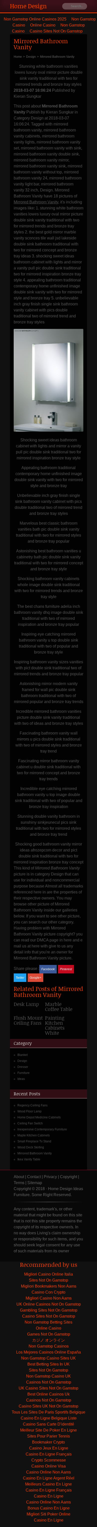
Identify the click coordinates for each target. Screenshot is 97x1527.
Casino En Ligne (48, 1496)
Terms (19, 1183)
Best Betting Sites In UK (48, 1364)
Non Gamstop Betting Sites (48, 1322)
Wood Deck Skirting (30, 1147)
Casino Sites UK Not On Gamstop (48, 1406)
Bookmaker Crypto (48, 1442)
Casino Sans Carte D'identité (48, 1424)
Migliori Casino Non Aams (49, 1298)
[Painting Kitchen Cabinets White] (60, 1027)
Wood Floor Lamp (29, 1111)
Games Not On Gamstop (48, 1334)
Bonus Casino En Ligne (49, 1508)
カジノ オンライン (48, 1340)
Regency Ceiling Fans (32, 1105)
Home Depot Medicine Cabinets (39, 1117)
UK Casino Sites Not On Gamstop (48, 1388)
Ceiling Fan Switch (30, 1123)
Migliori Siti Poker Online (48, 1514)
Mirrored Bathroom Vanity (34, 1153)
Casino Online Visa (48, 1466)
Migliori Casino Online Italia (48, 1274)
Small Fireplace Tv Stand (34, 1141)
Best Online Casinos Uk (48, 1394)
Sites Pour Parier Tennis (48, 1436)
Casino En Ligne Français (49, 1454)
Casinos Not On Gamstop (48, 1382)
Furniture (23, 1073)
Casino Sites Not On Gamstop (56, 31)
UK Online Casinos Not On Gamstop (48, 1304)
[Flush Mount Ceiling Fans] (29, 1022)
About (19, 1177)
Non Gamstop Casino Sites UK (48, 1358)
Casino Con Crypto (48, 1292)
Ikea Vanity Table (28, 1159)
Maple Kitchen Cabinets (33, 1135)
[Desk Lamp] (29, 1005)
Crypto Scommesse (48, 1460)
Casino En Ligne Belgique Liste (49, 1418)
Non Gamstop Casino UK (48, 1376)
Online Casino (42, 25)
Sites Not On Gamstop (48, 1280)
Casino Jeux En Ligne (48, 1448)
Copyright (68, 1177)
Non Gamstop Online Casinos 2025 (35, 19)
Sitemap (34, 1183)
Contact (34, 1177)
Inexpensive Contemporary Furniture (42, 1129)
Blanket (22, 1055)
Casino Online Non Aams (48, 1472)
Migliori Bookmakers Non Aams (48, 1286)
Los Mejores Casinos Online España (48, 1352)
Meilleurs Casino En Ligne (48, 1484)
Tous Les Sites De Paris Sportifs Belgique (48, 1412)
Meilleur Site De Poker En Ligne (48, 1430)
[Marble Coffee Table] (60, 1008)
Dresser (22, 1067)
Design (22, 1061)
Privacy (50, 1177)
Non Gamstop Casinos (49, 1346)
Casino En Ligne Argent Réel (48, 1478)
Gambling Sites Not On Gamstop (48, 1310)
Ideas (21, 1079)
